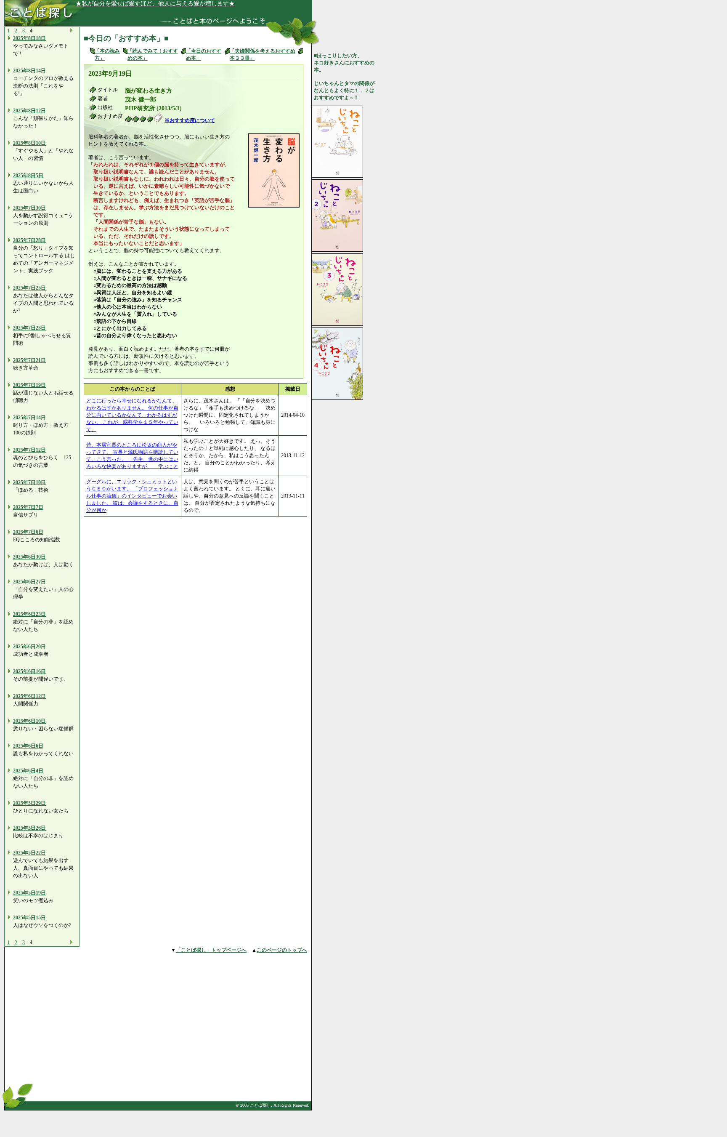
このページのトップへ (282, 950)
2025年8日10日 (29, 143)
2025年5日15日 (29, 918)
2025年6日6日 (28, 746)
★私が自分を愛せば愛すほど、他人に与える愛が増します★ (155, 3)
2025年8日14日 (29, 71)
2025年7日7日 (28, 507)
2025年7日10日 (29, 482)
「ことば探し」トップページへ (211, 950)
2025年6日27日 (29, 582)
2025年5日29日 (29, 803)
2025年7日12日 (29, 450)
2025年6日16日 (29, 671)
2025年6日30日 (29, 557)
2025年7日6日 (28, 532)
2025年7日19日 (29, 385)
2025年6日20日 (29, 647)
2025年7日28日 (29, 240)
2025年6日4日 (28, 771)
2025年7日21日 (29, 360)
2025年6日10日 (29, 721)
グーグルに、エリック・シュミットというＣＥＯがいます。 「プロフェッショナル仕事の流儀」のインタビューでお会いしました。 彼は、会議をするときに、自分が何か (132, 496)
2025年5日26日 (29, 828)
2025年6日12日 (29, 696)
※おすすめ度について (190, 120)
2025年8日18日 (29, 38)
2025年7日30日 (29, 208)
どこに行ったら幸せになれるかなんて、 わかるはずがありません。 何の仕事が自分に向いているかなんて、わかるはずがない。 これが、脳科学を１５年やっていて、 (132, 415)
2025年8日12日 (29, 111)
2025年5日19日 (29, 893)
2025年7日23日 (29, 328)
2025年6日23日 (29, 614)
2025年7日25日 (29, 288)
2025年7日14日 (29, 418)
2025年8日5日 (28, 175)
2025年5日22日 (29, 853)
